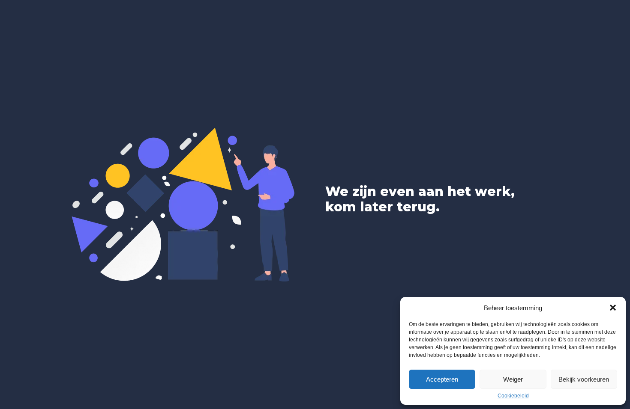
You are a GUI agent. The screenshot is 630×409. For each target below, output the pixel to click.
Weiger (513, 379)
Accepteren (442, 379)
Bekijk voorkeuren (583, 379)
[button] (613, 307)
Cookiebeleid (513, 395)
